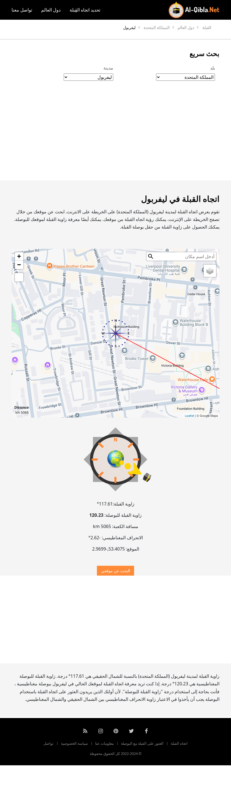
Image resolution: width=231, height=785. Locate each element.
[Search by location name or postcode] (150, 256)
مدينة (108, 68)
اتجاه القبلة (179, 743)
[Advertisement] (115, 136)
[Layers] (210, 271)
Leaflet (189, 415)
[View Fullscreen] (19, 277)
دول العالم (51, 10)
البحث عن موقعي (115, 570)
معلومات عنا (104, 743)
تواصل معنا (22, 10)
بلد (212, 68)
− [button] (19, 264)
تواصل (48, 743)
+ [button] (19, 256)
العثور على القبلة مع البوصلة (142, 743)
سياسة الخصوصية (74, 743)
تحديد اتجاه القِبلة (85, 10)
